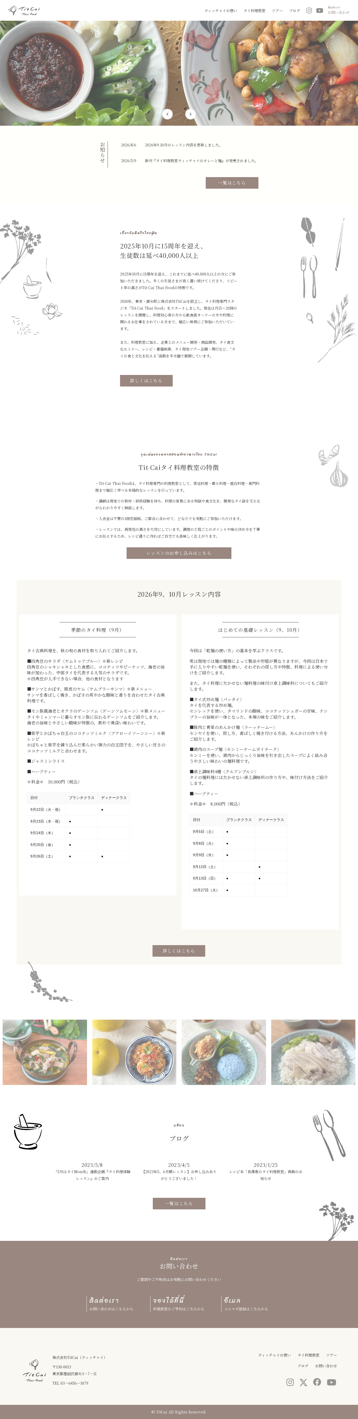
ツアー (277, 10)
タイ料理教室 (254, 10)
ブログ (294, 10)
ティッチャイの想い (220, 10)
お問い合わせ (326, 1365)
